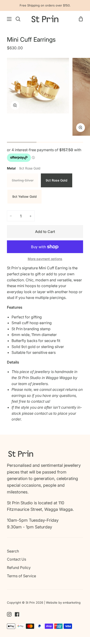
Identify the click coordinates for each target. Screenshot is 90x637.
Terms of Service (21, 576)
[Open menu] (6, 19)
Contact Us (16, 559)
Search (13, 551)
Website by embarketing (63, 602)
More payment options (45, 259)
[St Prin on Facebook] (17, 614)
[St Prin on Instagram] (9, 614)
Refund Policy (19, 567)
